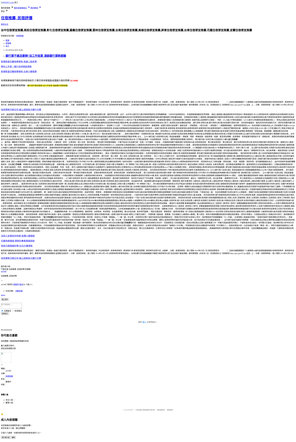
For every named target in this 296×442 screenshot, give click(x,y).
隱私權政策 (161, 410)
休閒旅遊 (20, 36)
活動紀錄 (19, 291)
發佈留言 (5, 313)
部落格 (8, 43)
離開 (13, 437)
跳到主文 (4, 24)
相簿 (7, 40)
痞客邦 (16, 284)
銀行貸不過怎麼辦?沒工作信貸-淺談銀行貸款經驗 (36, 55)
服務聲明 (170, 410)
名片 (7, 46)
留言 (21, 284)
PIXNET (130, 410)
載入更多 (5, 299)
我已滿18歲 (5, 437)
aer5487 (4, 271)
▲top (3, 295)
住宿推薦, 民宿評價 (16, 18)
